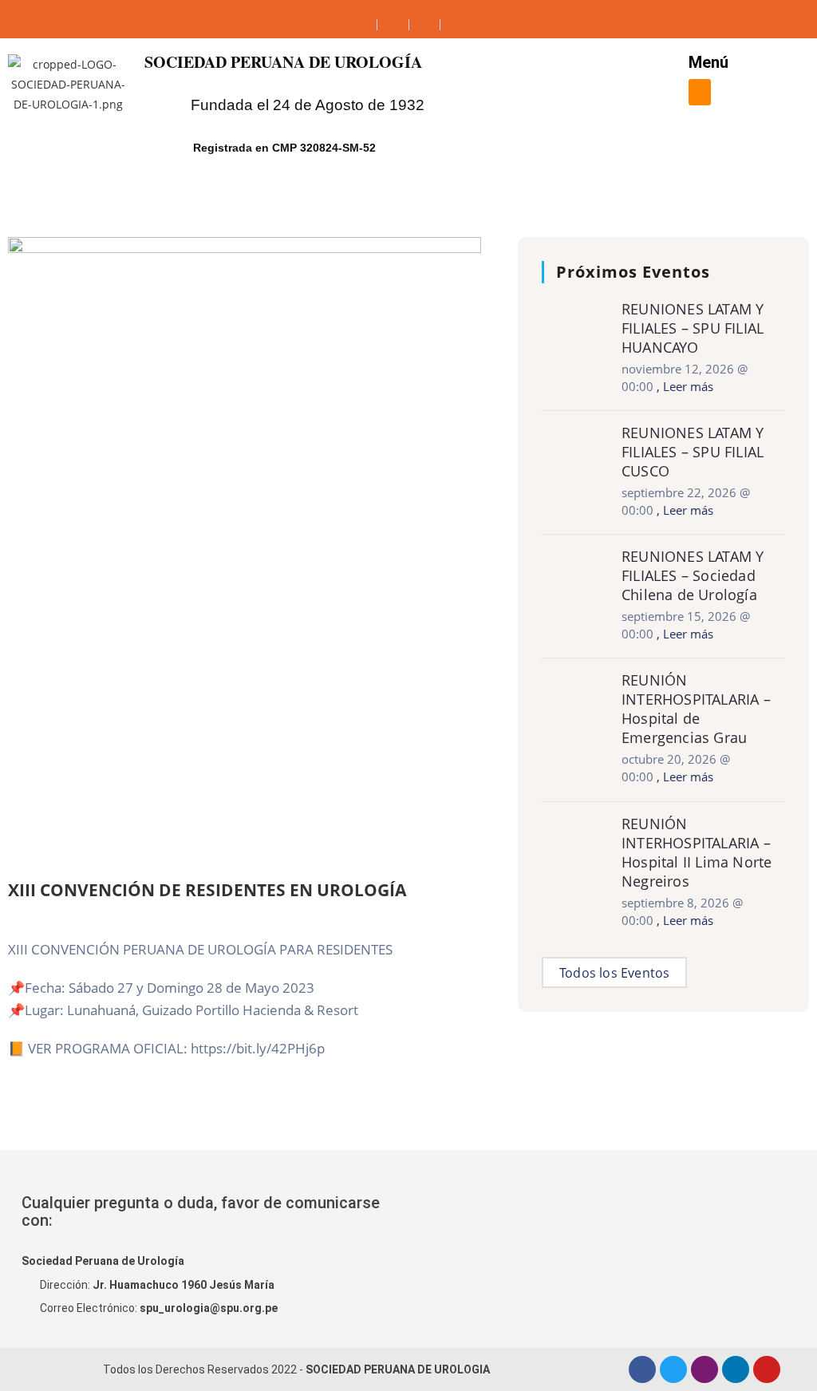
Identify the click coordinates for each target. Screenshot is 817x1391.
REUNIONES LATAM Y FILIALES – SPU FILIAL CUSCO (693, 451)
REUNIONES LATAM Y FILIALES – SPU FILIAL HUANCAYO (693, 328)
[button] (700, 92)
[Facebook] (642, 1369)
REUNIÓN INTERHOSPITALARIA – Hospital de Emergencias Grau (696, 708)
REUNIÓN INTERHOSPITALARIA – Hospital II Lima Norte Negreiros (697, 852)
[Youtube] (766, 1369)
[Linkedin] (735, 1369)
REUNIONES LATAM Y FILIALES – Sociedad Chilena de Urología (693, 575)
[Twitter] (673, 1369)
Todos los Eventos (614, 973)
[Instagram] (704, 1369)
